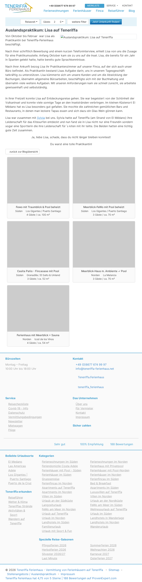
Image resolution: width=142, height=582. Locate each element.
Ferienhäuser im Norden (105, 474)
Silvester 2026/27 (53, 554)
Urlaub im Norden (53, 518)
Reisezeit (30, 21)
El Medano (15, 461)
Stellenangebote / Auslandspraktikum (31, 574)
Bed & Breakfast (100, 483)
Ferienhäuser (82, 10)
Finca (100, 10)
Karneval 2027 (99, 554)
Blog (132, 10)
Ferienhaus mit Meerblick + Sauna (38, 335)
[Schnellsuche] (81, 5)
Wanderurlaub (99, 526)
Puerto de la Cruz (20, 483)
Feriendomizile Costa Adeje (60, 466)
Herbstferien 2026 (54, 549)
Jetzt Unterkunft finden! (105, 21)
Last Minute (49, 558)
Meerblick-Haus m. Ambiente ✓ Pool (104, 271)
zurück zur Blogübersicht (23, 151)
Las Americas (17, 466)
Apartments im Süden (104, 487)
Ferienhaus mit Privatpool (106, 466)
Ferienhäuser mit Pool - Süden (61, 470)
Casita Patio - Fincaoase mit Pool (38, 271)
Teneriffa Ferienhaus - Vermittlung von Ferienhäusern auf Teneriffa (60, 570)
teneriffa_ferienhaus (90, 387)
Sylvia (41, 117)
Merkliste (93, 5)
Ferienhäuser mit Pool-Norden (109, 470)
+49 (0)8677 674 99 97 (90, 364)
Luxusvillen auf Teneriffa (106, 492)
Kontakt (127, 5)
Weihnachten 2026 (102, 549)
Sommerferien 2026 (103, 545)
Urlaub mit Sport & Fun (57, 531)
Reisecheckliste (18, 404)
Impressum (83, 417)
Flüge (11, 430)
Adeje (12, 470)
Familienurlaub (51, 526)
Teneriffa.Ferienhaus (90, 377)
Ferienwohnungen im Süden (60, 461)
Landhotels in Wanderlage (107, 518)
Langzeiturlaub (51, 505)
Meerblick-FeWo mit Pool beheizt (103, 207)
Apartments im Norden (57, 492)
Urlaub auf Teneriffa (55, 513)
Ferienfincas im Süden (104, 479)
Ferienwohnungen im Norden (109, 461)
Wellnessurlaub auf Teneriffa (108, 509)
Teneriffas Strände (20, 506)
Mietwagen (15, 425)
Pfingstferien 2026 (54, 545)
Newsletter (15, 421)
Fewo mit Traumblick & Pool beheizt (38, 207)
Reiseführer (116, 10)
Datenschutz (16, 412)
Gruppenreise (50, 479)
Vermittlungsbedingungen (25, 417)
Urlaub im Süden (101, 513)
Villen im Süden (52, 496)
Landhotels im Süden (55, 522)
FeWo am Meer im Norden (59, 509)
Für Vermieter (84, 408)
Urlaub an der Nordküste (106, 500)
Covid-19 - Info (18, 408)
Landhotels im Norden (104, 522)
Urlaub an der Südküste (57, 500)
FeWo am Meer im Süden (106, 505)
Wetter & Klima (18, 502)
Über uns (81, 404)
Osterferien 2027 (101, 558)
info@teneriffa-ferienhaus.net (94, 368)
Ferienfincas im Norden (57, 483)
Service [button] (111, 5)
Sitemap (114, 570)
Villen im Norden (101, 496)
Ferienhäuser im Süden (56, 474)
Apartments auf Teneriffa (58, 487)
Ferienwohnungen (56, 10)
